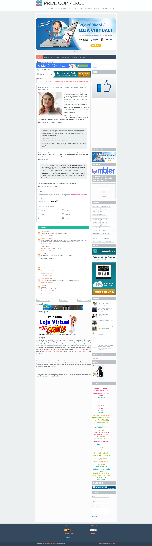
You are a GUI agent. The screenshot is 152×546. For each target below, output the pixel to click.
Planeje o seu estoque (101, 403)
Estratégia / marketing (107, 225)
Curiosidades (95, 225)
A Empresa (101, 437)
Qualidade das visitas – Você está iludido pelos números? (101, 420)
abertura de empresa (97, 241)
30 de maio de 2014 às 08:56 (47, 290)
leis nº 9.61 (78, 349)
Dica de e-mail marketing (98, 214)
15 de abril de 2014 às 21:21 (47, 243)
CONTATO (82, 57)
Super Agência (101, 479)
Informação (95, 227)
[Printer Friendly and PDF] (87, 202)
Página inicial (63, 300)
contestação (108, 241)
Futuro (101, 471)
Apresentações (96, 233)
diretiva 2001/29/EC (80, 351)
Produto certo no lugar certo (104, 339)
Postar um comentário (45, 293)
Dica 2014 (95, 238)
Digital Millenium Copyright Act (52, 351)
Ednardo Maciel (45, 238)
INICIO (112, 8)
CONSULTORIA (65, 57)
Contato (101, 406)
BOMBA (104, 233)
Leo (42, 253)
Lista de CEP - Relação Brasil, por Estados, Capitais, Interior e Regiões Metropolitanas (105, 303)
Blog (101, 449)
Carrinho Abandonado (106, 235)
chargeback (95, 230)
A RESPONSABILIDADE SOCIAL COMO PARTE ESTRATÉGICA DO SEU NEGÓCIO (101, 428)
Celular (103, 222)
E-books (101, 402)
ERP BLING (96, 8)
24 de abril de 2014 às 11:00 (47, 263)
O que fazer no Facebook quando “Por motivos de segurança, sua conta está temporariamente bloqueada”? (105, 347)
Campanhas (95, 235)
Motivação (95, 222)
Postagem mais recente (43, 300)
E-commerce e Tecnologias (51, 544)
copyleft (101, 447)
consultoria (104, 230)
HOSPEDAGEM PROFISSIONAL (76, 8)
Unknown (43, 231)
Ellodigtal (43, 246)
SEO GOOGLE (51, 8)
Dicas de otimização (105, 238)
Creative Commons (101, 442)
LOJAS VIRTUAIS (48, 57)
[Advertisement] (104, 123)
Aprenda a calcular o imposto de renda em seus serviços (101, 455)
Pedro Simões (101, 430)
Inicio (39, 57)
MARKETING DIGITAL (61, 8)
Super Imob (101, 444)
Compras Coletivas (104, 206)
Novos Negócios (104, 208)
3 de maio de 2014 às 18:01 (47, 282)
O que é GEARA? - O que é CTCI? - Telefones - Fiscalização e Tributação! (105, 309)
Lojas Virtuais (101, 464)
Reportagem (104, 227)
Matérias (103, 219)
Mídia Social (105, 217)
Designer (101, 211)
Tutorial (101, 410)
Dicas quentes (95, 217)
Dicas (94, 206)
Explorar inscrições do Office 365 (48, 138)
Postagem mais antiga (84, 300)
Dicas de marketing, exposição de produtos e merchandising (105, 327)
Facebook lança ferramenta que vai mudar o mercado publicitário (105, 321)
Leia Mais (101, 398)
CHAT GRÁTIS (105, 8)
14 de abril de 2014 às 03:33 (47, 235)
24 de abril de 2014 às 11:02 (47, 275)
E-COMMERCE (88, 8)
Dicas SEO (95, 219)
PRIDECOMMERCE (111, 544)
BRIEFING (74, 57)
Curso (94, 211)
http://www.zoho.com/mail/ (78, 195)
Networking (101, 412)
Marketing (95, 208)
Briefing (101, 459)
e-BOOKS (57, 57)
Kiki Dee (103, 544)
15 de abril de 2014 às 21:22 (47, 250)
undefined (42, 210)
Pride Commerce (45, 278)
